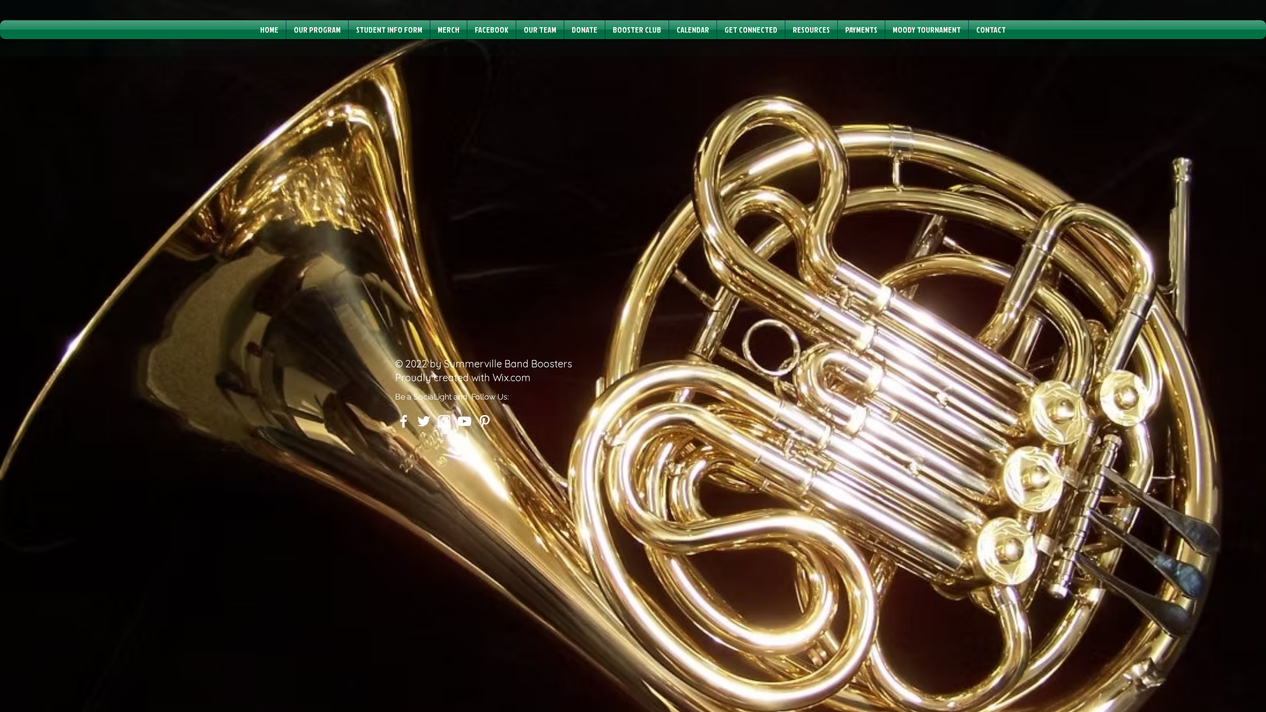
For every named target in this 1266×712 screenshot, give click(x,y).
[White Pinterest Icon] (484, 421)
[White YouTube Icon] (464, 421)
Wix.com (512, 377)
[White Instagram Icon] (444, 421)
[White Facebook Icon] (403, 421)
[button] (317, 29)
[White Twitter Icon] (423, 421)
